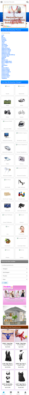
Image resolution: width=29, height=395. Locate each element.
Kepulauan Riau (5, 56)
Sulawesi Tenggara (6, 71)
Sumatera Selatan (6, 75)
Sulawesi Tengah (6, 70)
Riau (3, 66)
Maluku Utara (5, 60)
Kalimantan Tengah (6, 50)
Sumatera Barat (5, 74)
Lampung (4, 57)
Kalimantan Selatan (6, 49)
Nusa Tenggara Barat (7, 61)
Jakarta (3, 41)
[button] (5, 283)
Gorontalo (4, 40)
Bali (2, 36)
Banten (3, 37)
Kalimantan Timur (6, 52)
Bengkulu (4, 39)
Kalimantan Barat (6, 48)
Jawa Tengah (5, 45)
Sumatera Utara (5, 77)
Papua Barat (4, 65)
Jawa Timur (4, 46)
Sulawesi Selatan (6, 69)
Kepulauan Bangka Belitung (8, 54)
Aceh (3, 35)
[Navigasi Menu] (1, 1)
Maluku (3, 58)
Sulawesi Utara (5, 73)
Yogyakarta (4, 78)
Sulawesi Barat (5, 67)
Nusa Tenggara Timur (7, 62)
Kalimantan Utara (6, 53)
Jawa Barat (4, 44)
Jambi (3, 43)
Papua (3, 63)
